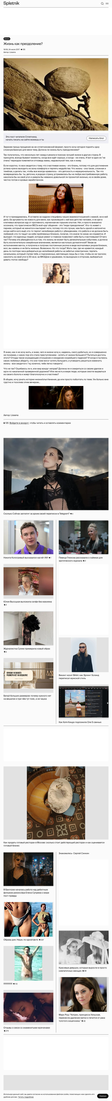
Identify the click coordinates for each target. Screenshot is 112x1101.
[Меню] (107, 3)
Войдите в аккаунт (19, 423)
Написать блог (96, 138)
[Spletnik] (11, 3)
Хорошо (102, 1096)
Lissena (14, 415)
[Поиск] (102, 3)
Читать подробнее (26, 1097)
